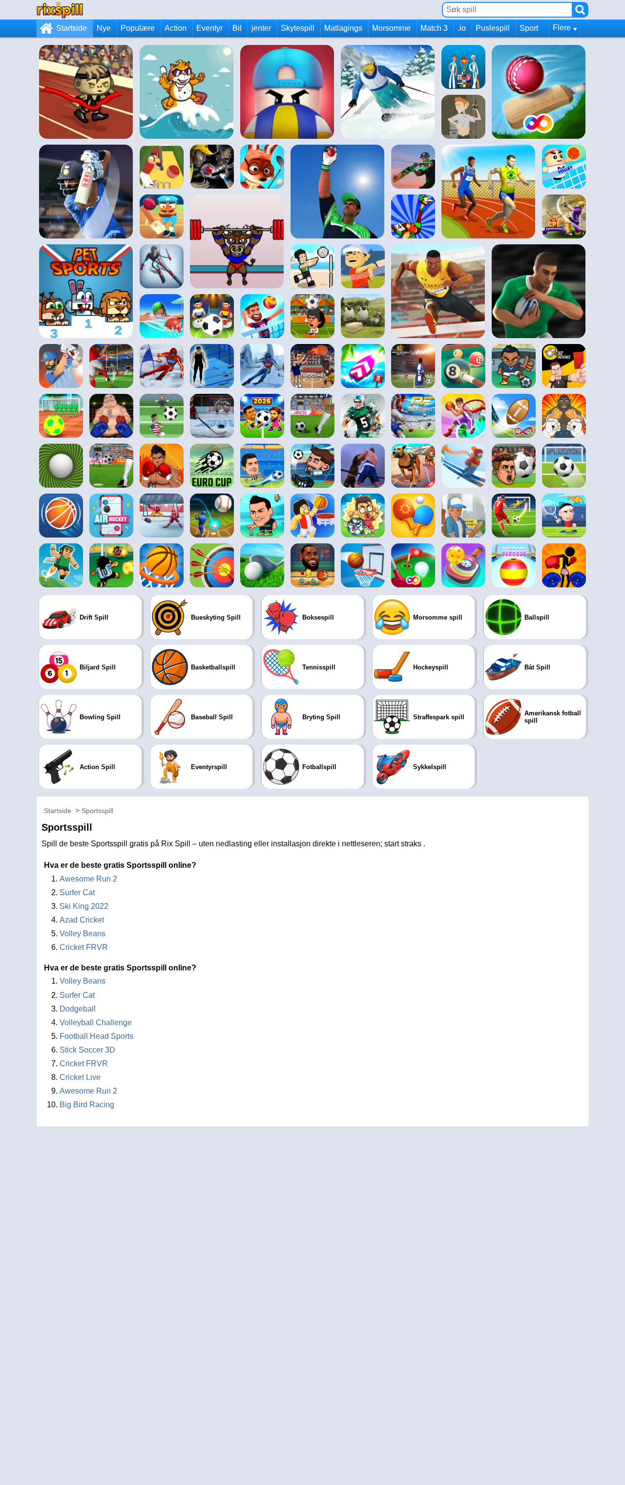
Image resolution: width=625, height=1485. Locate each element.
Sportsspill (97, 811)
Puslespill (493, 28)
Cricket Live (80, 1077)
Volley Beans (82, 933)
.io (462, 28)
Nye (104, 28)
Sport (529, 28)
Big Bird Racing (87, 1104)
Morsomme (391, 28)
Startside (71, 28)
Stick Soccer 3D (87, 1050)
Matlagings (343, 28)
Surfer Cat (77, 892)
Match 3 (434, 28)
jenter (261, 28)
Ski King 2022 (84, 906)
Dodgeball (78, 1009)
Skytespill (297, 28)
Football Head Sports (96, 1036)
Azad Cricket (82, 920)
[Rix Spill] (60, 9)
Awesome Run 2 (88, 879)
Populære (138, 28)
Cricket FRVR (84, 947)
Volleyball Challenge (96, 1022)
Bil (237, 28)
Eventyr (209, 28)
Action (176, 28)
